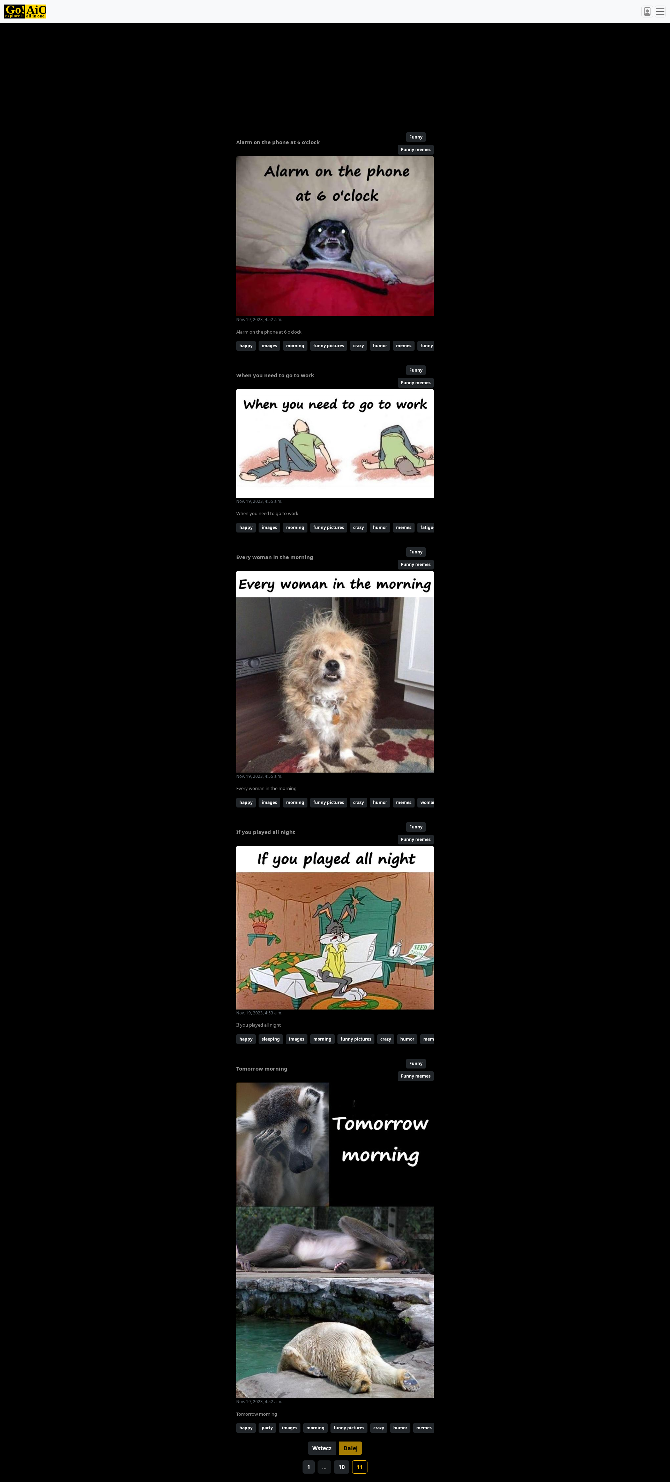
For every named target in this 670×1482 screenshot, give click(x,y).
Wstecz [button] (322, 1448)
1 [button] (308, 1467)
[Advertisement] (318, 75)
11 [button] (360, 1467)
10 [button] (341, 1467)
